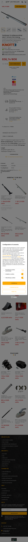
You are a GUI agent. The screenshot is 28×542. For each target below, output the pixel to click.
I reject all (14, 291)
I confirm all (14, 283)
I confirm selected (14, 287)
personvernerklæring (7, 255)
